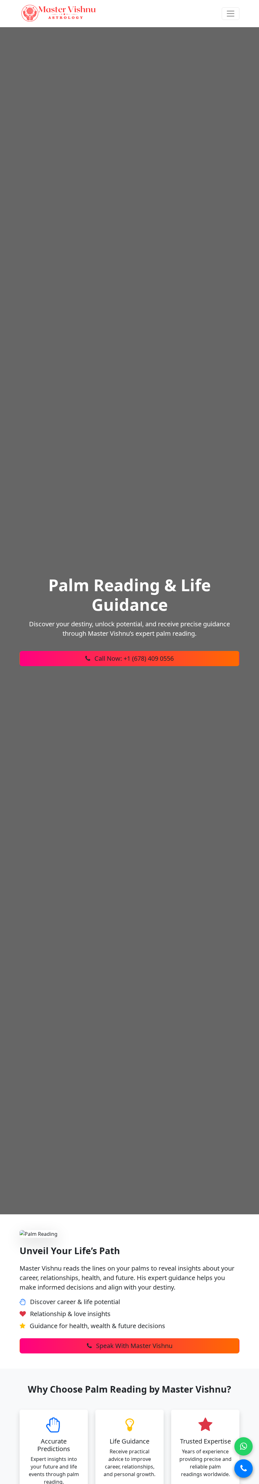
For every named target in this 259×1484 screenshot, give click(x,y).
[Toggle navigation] (230, 13)
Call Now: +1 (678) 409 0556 (133, 658)
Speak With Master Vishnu (133, 1345)
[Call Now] (243, 1468)
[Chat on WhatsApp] (243, 1446)
